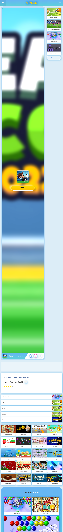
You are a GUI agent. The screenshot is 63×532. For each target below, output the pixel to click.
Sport (9, 377)
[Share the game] (40, 356)
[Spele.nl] (4, 377)
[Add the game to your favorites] (26, 382)
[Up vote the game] (31, 356)
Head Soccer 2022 (24, 377)
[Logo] (31, 3)
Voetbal (15, 377)
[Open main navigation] (3, 3)
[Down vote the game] (35, 356)
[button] (60, 3)
